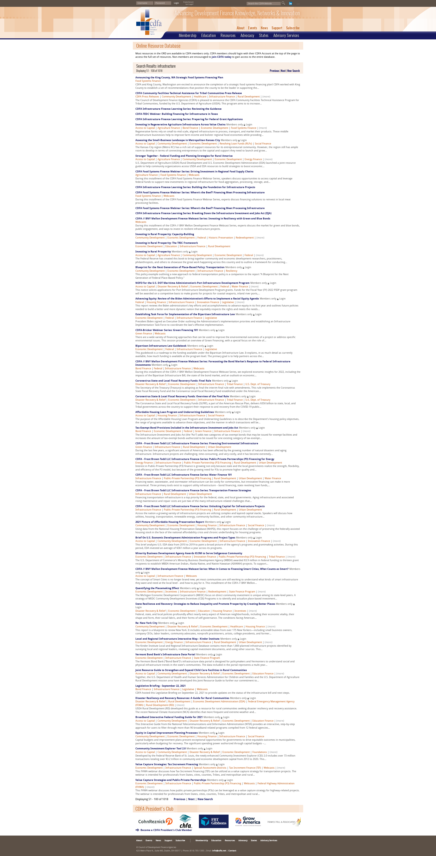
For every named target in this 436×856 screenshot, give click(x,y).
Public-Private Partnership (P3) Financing (207, 463)
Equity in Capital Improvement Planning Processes (166, 733)
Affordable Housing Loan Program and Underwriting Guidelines (174, 412)
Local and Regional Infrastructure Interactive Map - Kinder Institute (177, 639)
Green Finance (143, 334)
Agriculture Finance (169, 128)
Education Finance (263, 674)
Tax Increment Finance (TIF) (245, 768)
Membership (188, 35)
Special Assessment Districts (210, 768)
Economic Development (214, 128)
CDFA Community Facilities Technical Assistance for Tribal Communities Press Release (188, 93)
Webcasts (194, 175)
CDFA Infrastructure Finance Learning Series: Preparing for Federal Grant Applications (189, 119)
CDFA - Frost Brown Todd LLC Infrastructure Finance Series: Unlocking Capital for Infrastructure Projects (200, 506)
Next (283, 71)
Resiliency (231, 271)
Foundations (259, 752)
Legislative (228, 302)
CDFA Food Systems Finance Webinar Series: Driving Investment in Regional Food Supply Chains (194, 172)
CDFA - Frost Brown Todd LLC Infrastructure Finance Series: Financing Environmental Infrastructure (196, 443)
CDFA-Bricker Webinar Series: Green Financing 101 (166, 330)
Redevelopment (245, 238)
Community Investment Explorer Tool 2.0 (160, 748)
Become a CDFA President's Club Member (166, 830)
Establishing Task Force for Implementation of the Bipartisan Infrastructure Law (185, 314)
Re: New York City (146, 623)
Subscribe (293, 27)
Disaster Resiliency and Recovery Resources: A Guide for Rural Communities (182, 698)
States (264, 35)
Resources (228, 35)
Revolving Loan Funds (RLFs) (236, 144)
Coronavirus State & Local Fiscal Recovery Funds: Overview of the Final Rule (182, 396)
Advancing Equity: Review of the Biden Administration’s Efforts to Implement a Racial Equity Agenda (197, 299)
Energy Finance (253, 159)
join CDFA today (221, 57)
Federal (201, 238)
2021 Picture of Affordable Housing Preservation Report (169, 522)
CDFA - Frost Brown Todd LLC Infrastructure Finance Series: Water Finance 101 (183, 475)
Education (208, 35)
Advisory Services (286, 35)
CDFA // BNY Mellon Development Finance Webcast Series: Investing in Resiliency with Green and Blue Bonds (202, 219)
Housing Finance (156, 302)
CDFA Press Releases (147, 97)
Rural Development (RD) (160, 705)
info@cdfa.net (219, 851)
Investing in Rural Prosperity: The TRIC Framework (166, 243)
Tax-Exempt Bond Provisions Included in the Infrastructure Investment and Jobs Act (186, 428)
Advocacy (247, 35)
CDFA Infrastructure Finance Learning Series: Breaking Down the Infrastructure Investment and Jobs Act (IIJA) (203, 213)
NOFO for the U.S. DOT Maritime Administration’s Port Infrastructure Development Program (192, 283)
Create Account (188, 2)
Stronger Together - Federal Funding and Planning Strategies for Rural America (184, 156)
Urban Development (219, 447)
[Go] (283, 3)
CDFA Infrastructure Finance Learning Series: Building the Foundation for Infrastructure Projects (195, 187)
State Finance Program (242, 592)
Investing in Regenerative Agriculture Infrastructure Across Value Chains (180, 125)
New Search (293, 71)
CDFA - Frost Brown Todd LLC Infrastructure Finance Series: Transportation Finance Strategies (193, 490)
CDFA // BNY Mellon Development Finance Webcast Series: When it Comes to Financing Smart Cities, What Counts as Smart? (212, 569)
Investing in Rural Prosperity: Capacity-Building (164, 234)
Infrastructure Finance (222, 97)
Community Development (176, 97)
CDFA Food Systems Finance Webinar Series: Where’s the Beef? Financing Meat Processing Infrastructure (200, 192)
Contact (232, 851)
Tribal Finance (235, 384)
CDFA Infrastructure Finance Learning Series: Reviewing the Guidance (178, 109)
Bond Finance (190, 128)
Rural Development (249, 97)
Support (277, 27)
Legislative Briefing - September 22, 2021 (160, 686)
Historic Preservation (221, 238)
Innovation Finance (208, 302)
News (264, 27)
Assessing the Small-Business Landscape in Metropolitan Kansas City (177, 140)
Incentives (171, 592)
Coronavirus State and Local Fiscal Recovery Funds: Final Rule (173, 381)
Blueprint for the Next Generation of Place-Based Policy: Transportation (179, 267)
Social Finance (263, 144)
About (241, 27)
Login (176, 3)
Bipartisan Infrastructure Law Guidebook (160, 346)
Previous (274, 71)
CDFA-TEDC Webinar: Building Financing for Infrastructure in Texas (176, 114)
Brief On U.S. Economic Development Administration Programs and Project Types (185, 538)
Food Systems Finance (148, 81)
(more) (266, 97)
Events (252, 27)
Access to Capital (145, 128)
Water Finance (240, 287)
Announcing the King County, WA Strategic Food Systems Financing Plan (179, 77)
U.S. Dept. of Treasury (257, 384)
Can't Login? (189, 4)
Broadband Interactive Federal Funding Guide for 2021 (169, 717)
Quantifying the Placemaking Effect (157, 588)
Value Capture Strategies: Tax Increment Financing (166, 764)
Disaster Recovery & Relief (173, 287)
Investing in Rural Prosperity (153, 252)
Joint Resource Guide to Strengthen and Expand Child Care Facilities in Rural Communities (191, 670)
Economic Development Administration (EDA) (219, 701)
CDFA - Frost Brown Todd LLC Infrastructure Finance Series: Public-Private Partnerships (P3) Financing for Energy (204, 459)
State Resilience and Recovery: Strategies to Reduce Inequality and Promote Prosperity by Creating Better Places (205, 604)
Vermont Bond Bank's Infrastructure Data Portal (165, 654)
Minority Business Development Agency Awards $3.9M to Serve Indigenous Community (188, 553)
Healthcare (200, 97)
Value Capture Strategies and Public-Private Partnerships (170, 780)
